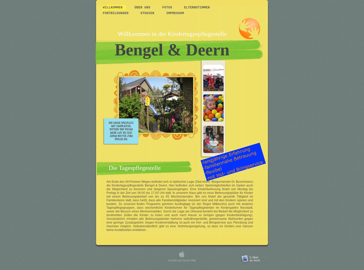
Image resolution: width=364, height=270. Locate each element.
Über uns (143, 7)
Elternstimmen (197, 7)
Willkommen (114, 7)
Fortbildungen (116, 13)
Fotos (168, 7)
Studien (148, 13)
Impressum (175, 13)
